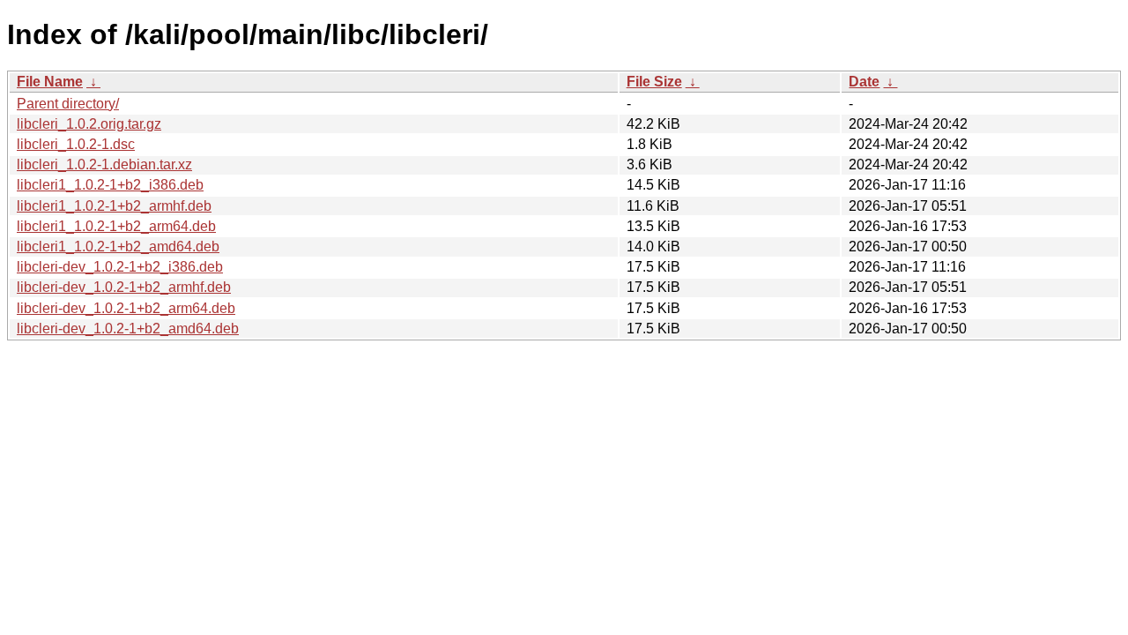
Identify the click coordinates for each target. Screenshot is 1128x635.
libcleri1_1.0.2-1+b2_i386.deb (110, 184)
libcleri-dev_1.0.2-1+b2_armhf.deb (124, 287)
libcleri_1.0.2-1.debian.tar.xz (104, 164)
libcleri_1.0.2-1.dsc (76, 144)
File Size (654, 81)
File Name (50, 81)
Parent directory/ (68, 103)
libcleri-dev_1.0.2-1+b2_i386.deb (120, 266)
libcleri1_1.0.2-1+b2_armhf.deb (114, 205)
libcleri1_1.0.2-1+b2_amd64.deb (118, 246)
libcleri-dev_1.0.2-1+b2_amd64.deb (128, 328)
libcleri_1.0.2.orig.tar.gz (89, 123)
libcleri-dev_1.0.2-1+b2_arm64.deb (126, 308)
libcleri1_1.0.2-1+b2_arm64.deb (116, 226)
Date (864, 81)
